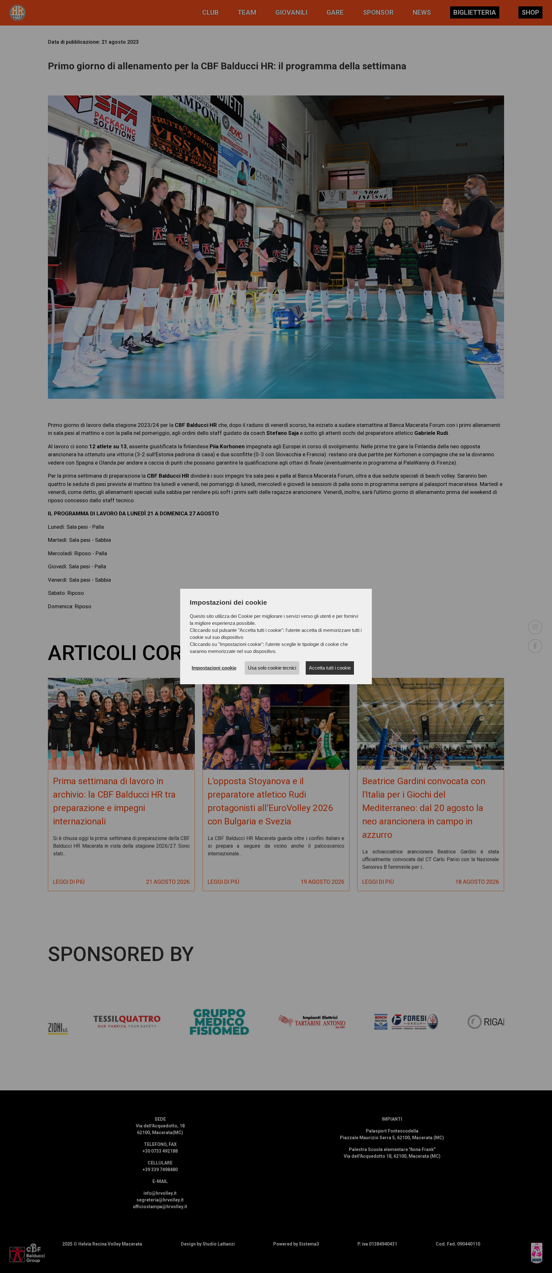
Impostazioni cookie (214, 668)
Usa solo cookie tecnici (272, 668)
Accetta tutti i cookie (330, 668)
